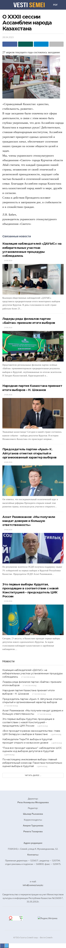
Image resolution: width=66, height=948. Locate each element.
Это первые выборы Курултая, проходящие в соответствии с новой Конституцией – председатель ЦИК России (28, 722)
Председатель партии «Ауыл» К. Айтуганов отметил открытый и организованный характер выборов (29, 453)
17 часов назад (28, 677)
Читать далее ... (33, 775)
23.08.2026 (8, 601)
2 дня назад (42, 726)
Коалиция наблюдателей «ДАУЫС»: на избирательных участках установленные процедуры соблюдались (32, 673)
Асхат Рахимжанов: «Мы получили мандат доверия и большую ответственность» (28, 521)
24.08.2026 (8, 260)
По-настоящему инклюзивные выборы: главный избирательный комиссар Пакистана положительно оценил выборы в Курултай (32, 762)
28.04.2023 (8, 37)
